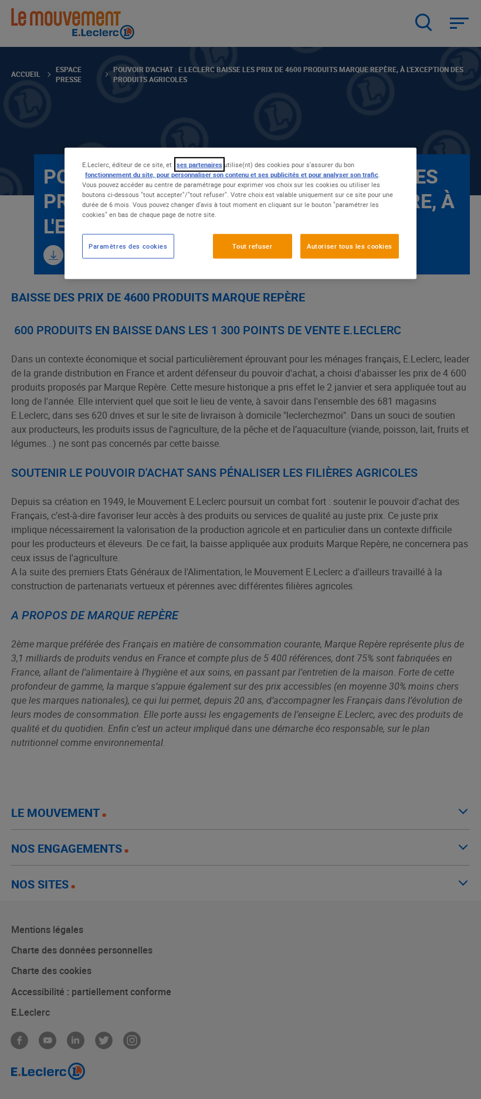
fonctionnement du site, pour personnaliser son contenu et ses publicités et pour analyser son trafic (231, 174)
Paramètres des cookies (128, 246)
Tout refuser (252, 246)
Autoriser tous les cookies (349, 246)
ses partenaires (199, 164)
